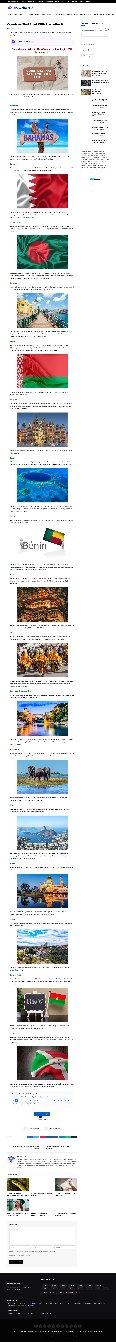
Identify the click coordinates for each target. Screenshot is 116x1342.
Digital (76, 14)
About (24, 2)
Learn (13, 19)
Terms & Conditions (71, 1331)
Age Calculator (11, 1303)
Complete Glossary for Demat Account (65, 1214)
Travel (43, 14)
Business (62, 14)
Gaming (83, 14)
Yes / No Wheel (40, 1313)
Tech (55, 14)
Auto (89, 14)
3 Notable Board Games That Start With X (100, 106)
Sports (16, 14)
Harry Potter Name (99, 1303)
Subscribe (86, 40)
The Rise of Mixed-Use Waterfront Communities (99, 91)
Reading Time (53, 1303)
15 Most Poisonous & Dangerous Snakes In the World (18, 1194)
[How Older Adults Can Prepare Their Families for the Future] (86, 73)
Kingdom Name (21, 1305)
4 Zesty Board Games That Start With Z (99, 100)
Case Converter (32, 1303)
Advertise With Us (34, 1331)
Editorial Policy (72, 2)
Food (37, 14)
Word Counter (21, 1303)
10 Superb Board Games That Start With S (100, 141)
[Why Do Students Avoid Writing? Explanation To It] (42, 1205)
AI (78, 1292)
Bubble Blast (10, 1313)
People (9, 14)
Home (102, 14)
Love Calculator (43, 1303)
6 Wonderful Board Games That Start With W (100, 114)
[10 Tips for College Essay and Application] (66, 1184)
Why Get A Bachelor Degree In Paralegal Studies (17, 1214)
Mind (108, 14)
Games (88, 2)
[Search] (108, 1)
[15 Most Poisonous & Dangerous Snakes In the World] (18, 1184)
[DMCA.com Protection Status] (95, 179)
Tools (81, 2)
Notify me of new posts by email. (20, 1255)
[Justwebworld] (20, 7)
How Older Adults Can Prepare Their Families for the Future (99, 73)
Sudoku (18, 1313)
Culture (22, 14)
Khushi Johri (11, 28)
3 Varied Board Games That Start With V (99, 121)
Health (49, 14)
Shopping (70, 1292)
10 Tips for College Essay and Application (65, 1194)
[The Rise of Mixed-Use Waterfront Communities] (86, 92)
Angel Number (88, 1303)
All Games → (51, 1313)
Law (53, 1292)
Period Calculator (64, 1303)
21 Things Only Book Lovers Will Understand (41, 1194)
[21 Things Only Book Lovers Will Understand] (42, 1184)
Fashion (95, 14)
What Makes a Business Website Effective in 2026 (100, 81)
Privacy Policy (59, 2)
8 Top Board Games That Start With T (99, 134)
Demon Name (11, 1305)
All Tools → (31, 1305)
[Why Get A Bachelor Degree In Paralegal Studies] (18, 1205)
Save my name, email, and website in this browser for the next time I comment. (33, 1251)
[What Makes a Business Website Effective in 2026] (86, 83)
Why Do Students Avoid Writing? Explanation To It (40, 1214)
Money (69, 14)
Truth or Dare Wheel (28, 1313)
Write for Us (98, 1331)
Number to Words (77, 1303)
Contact (31, 2)
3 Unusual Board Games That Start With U (100, 128)
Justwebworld (56, 1336)
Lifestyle (30, 14)
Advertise (40, 2)
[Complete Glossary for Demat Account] (66, 1205)
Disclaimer (49, 2)
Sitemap (75, 1336)
